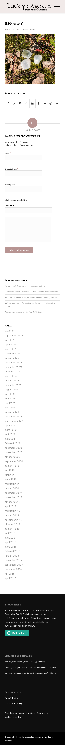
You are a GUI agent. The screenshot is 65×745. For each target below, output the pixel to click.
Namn (8, 153)
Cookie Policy (11, 698)
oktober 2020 (12, 456)
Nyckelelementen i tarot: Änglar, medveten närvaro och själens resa (31, 297)
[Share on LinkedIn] (33, 103)
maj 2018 (10, 537)
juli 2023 (10, 393)
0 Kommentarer (28, 29)
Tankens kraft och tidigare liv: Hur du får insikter (24, 312)
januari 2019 (12, 515)
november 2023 (13, 384)
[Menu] (55, 6)
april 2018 (10, 542)
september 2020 (14, 461)
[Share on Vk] (45, 103)
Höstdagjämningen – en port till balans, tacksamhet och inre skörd (31, 291)
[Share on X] (14, 103)
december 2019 (13, 492)
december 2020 (13, 447)
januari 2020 (12, 488)
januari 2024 (12, 380)
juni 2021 (10, 434)
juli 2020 (10, 470)
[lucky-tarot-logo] (27, 6)
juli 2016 (10, 573)
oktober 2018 (12, 524)
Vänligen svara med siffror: (16, 200)
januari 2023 (12, 411)
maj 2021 (10, 438)
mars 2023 (11, 407)
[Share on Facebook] (8, 103)
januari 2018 (12, 555)
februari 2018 (12, 551)
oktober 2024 (12, 371)
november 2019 (13, 497)
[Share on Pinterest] (27, 103)
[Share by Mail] (57, 103)
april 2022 (10, 425)
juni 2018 (10, 533)
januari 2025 (12, 357)
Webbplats (10, 184)
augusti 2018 (12, 528)
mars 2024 (11, 375)
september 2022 (14, 420)
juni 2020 (10, 474)
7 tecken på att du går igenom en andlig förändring (25, 285)
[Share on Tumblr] (39, 103)
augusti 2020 (12, 465)
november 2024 (13, 366)
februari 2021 (12, 443)
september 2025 (14, 335)
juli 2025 (10, 339)
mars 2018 (11, 546)
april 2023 (10, 402)
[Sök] (47, 6)
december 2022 (13, 416)
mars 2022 (11, 429)
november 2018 (13, 519)
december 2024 (13, 362)
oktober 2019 (12, 501)
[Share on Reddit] (51, 103)
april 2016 (10, 578)
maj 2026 (10, 330)
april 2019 (10, 506)
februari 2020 (12, 483)
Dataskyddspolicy (13, 703)
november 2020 (13, 452)
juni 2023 (10, 398)
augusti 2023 (12, 389)
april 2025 (10, 344)
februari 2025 (12, 353)
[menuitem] (47, 6)
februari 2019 (12, 510)
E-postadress (11, 168)
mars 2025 (11, 348)
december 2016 (13, 569)
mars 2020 (11, 479)
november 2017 (13, 560)
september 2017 (14, 564)
